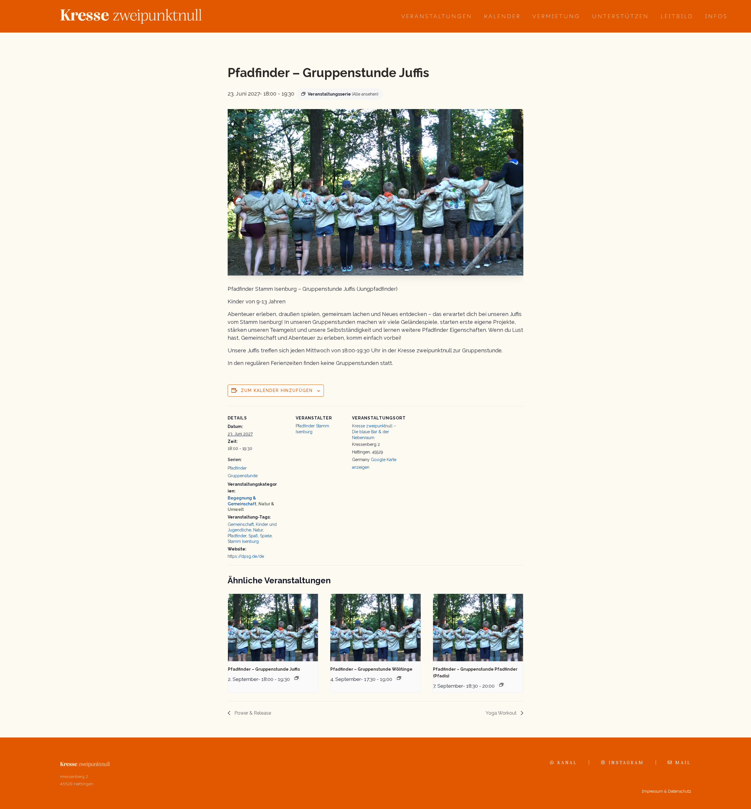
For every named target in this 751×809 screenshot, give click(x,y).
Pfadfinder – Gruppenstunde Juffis (264, 669)
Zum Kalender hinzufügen (277, 390)
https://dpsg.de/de (246, 556)
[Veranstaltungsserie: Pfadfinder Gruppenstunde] (297, 678)
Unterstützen (620, 16)
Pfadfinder (237, 535)
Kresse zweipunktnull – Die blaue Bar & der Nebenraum (374, 432)
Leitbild (677, 16)
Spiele (266, 535)
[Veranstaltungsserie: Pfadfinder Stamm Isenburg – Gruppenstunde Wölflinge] (399, 678)
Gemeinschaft (241, 524)
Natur (258, 530)
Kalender (502, 16)
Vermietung (556, 16)
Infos (716, 16)
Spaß (253, 535)
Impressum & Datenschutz (666, 791)
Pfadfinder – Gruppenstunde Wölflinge (371, 669)
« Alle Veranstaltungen (255, 48)
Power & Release (252, 713)
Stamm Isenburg (243, 541)
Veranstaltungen (436, 16)
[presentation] (273, 627)
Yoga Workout (502, 713)
